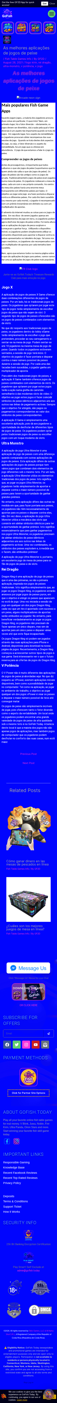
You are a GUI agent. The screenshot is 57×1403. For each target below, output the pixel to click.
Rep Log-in (28, 1382)
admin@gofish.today (28, 1270)
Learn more (22, 1400)
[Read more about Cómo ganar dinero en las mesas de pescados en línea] (28, 827)
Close (52, 3)
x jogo (39, 66)
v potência (27, 66)
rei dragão (44, 62)
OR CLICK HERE (28, 1005)
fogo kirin (31, 62)
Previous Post (28, 753)
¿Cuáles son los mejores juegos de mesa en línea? (25, 927)
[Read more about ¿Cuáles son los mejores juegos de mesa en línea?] (28, 899)
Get (45, 3)
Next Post (29, 763)
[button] (51, 14)
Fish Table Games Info (18, 58)
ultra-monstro (11, 66)
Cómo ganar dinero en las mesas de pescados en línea (27, 862)
